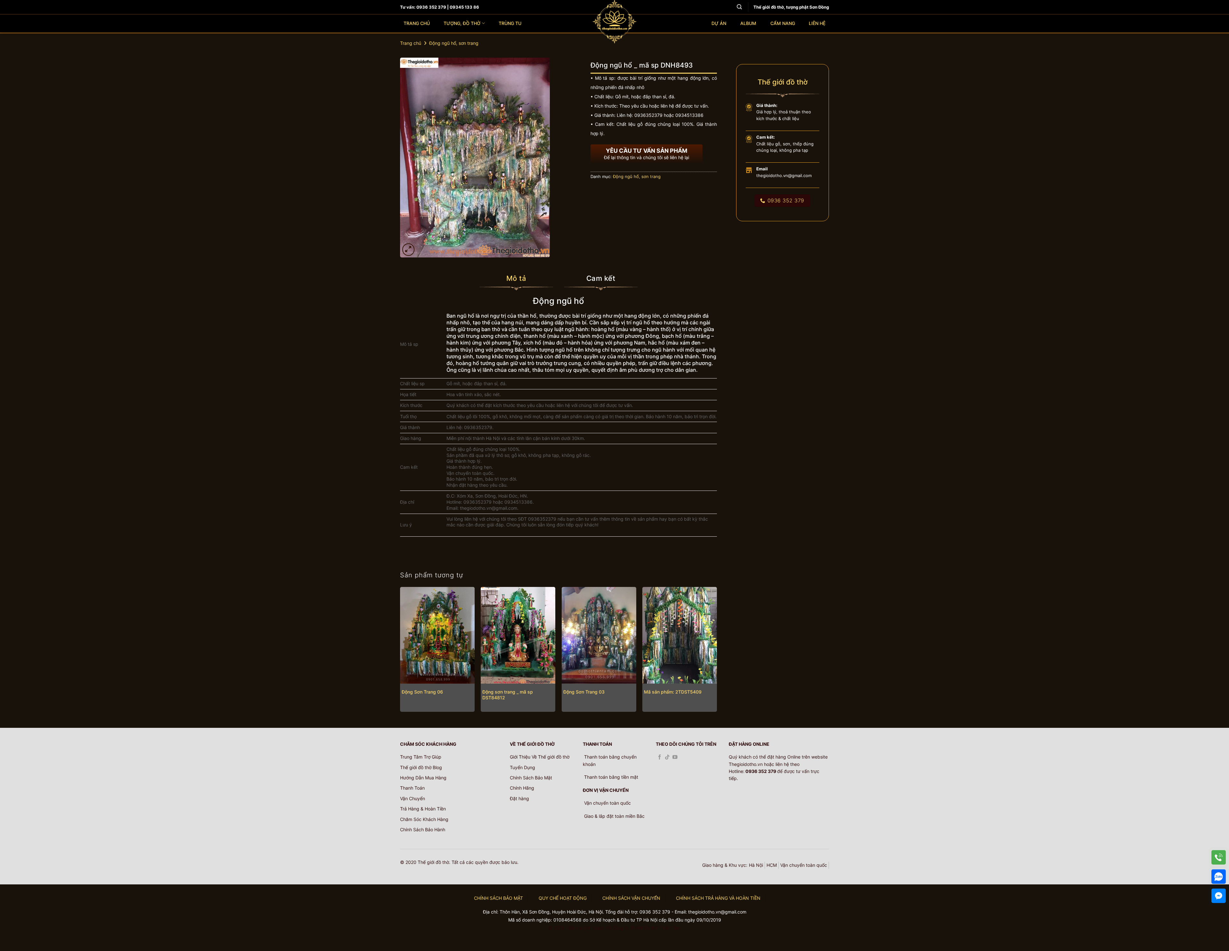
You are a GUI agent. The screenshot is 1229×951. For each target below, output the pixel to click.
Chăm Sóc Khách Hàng (424, 819)
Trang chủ (410, 43)
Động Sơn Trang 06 (422, 692)
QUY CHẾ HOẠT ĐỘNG (563, 898)
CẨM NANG (782, 23)
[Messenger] (1218, 896)
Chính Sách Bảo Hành (422, 829)
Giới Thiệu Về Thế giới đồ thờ (539, 757)
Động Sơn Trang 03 (584, 692)
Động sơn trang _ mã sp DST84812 (507, 695)
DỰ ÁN (718, 23)
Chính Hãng (522, 788)
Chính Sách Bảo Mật (531, 777)
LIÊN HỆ (817, 23)
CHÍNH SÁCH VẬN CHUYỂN (631, 898)
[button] (408, 249)
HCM (772, 865)
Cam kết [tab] (600, 278)
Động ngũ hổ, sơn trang (453, 43)
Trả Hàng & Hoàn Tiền (423, 808)
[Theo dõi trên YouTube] (675, 757)
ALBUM (748, 23)
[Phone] (1218, 857)
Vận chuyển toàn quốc (803, 865)
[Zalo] (1218, 876)
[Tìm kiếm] (739, 7)
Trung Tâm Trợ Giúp (420, 757)
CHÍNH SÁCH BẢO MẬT (498, 898)
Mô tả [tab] (516, 278)
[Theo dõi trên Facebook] (659, 757)
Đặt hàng (519, 798)
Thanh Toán (412, 788)
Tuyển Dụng (522, 767)
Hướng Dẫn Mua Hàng (423, 777)
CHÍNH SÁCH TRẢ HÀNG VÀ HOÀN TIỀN (718, 898)
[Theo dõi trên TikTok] (667, 757)
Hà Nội (756, 865)
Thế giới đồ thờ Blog (421, 767)
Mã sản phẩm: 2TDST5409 (673, 692)
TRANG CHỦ (417, 23)
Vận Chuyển (412, 798)
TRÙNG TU (510, 23)
